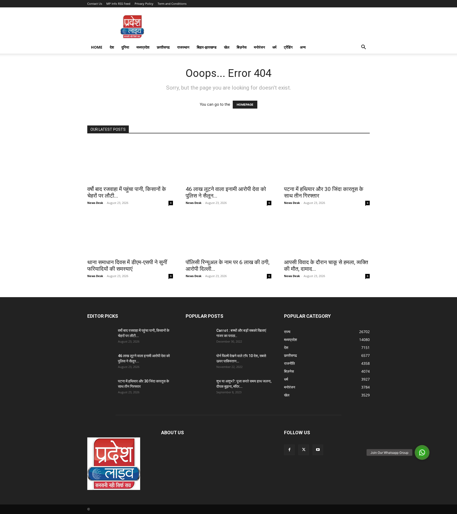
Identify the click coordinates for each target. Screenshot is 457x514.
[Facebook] (289, 450)
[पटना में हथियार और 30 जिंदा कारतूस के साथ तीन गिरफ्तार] (327, 161)
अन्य (303, 47)
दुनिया (125, 47)
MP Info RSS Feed (118, 4)
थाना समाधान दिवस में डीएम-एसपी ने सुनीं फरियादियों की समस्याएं (127, 265)
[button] (363, 47)
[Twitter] (303, 450)
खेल (226, 47)
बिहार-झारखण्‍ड (207, 47)
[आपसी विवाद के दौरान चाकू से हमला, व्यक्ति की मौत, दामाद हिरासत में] (327, 234)
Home (96, 47)
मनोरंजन (259, 47)
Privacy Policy (144, 4)
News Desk (95, 203)
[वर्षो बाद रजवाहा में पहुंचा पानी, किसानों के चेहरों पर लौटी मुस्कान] (130, 161)
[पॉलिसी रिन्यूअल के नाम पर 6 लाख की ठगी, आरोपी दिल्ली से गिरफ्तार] (228, 234)
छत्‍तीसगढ (163, 47)
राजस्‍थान (183, 47)
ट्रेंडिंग (288, 47)
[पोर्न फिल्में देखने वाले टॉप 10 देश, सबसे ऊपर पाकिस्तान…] (199, 362)
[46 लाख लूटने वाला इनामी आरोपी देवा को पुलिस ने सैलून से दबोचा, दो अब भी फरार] (228, 161)
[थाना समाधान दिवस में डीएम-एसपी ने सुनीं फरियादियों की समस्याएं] (130, 234)
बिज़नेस (241, 47)
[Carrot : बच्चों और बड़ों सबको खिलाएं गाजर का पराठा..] (199, 337)
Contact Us (94, 4)
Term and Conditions (172, 4)
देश (112, 47)
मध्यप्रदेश (142, 47)
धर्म (274, 47)
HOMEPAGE (245, 104)
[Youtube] (318, 450)
